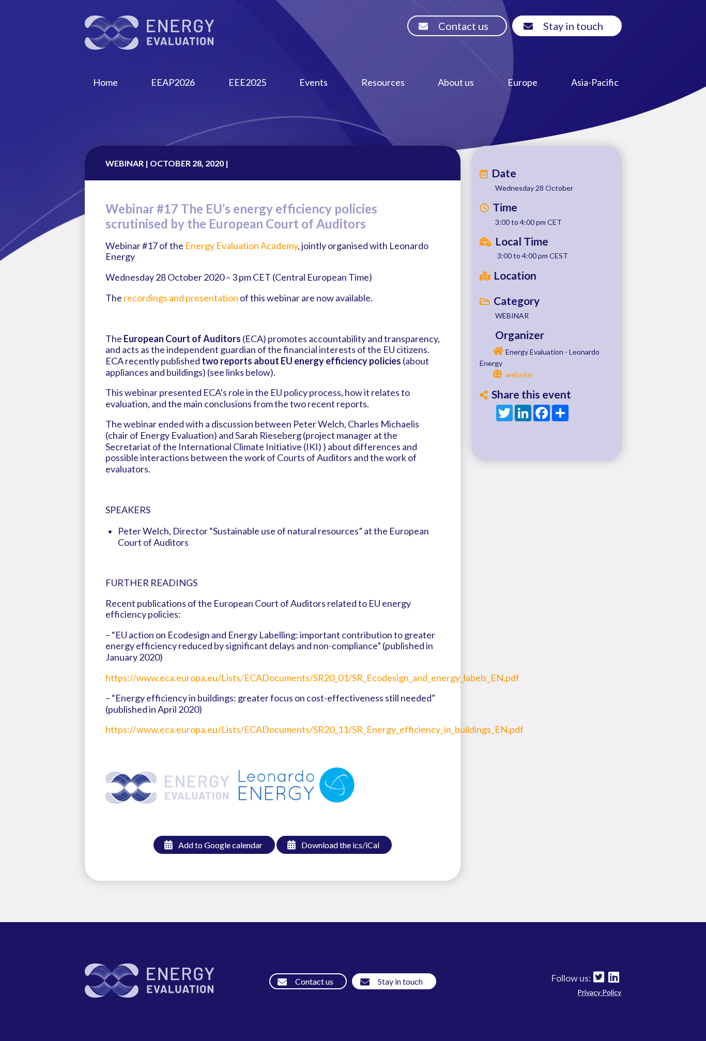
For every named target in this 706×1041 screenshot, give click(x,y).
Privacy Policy (599, 992)
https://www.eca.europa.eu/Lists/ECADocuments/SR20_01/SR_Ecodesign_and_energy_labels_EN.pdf (312, 677)
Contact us (463, 26)
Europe (523, 82)
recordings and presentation (181, 297)
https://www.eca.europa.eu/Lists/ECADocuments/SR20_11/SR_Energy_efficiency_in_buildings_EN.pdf (314, 729)
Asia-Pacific (595, 82)
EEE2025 (247, 82)
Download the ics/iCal (340, 845)
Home (105, 82)
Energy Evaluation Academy (241, 245)
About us (456, 82)
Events (313, 82)
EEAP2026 (173, 82)
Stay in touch (573, 26)
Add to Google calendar (220, 845)
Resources (383, 82)
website (518, 374)
